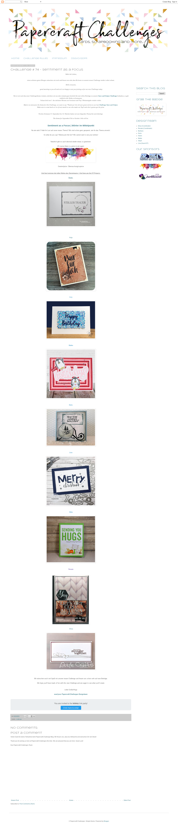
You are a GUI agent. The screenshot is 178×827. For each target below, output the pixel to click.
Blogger (106, 821)
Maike (71, 345)
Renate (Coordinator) (145, 128)
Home (15, 58)
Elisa (71, 629)
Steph (140, 141)
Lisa (70, 452)
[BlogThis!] (27, 716)
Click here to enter (71, 707)
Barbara (140, 131)
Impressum (59, 58)
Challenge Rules (35, 58)
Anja (70, 237)
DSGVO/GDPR (79, 58)
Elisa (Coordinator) (144, 126)
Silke (71, 512)
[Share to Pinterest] (34, 716)
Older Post (127, 800)
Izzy (70, 297)
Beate (71, 178)
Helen (140, 136)
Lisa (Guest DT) (143, 143)
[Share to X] (29, 716)
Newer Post (15, 800)
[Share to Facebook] (32, 716)
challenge (19, 719)
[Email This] (25, 716)
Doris (71, 405)
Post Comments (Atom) (27, 804)
